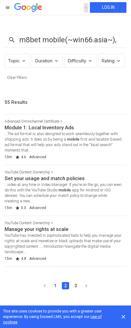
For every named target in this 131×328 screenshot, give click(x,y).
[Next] (86, 285)
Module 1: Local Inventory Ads (39, 127)
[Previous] (44, 285)
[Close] (123, 316)
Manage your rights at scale (37, 229)
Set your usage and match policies (45, 178)
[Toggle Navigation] (8, 7)
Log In (108, 7)
